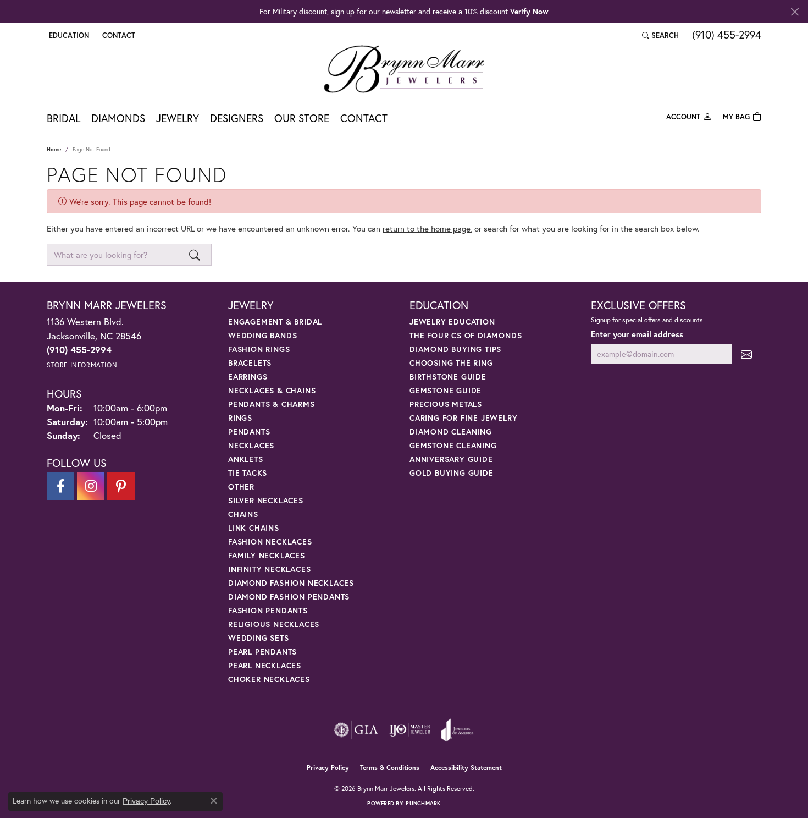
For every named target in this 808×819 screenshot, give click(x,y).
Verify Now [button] (529, 11)
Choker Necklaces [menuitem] (269, 679)
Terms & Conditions (389, 767)
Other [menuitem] (241, 486)
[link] (117, 35)
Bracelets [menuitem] (250, 363)
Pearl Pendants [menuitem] (262, 651)
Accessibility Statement (466, 767)
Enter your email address (637, 334)
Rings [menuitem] (240, 418)
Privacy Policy (328, 767)
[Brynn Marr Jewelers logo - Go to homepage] (404, 69)
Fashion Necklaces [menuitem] (270, 541)
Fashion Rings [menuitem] (259, 349)
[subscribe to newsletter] (746, 354)
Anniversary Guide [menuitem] (451, 459)
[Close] (794, 12)
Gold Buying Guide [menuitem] (451, 473)
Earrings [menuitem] (247, 376)
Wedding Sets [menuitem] (258, 638)
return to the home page (427, 228)
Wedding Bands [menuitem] (262, 335)
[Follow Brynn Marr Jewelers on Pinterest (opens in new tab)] (121, 486)
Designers (236, 118)
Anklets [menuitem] (245, 459)
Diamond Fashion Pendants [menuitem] (289, 596)
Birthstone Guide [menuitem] (447, 376)
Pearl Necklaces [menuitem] (264, 665)
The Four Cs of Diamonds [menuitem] (465, 335)
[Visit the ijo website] (409, 730)
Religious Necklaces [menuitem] (273, 624)
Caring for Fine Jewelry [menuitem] (463, 418)
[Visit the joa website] (457, 730)
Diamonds (118, 118)
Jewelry (177, 118)
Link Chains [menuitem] (253, 528)
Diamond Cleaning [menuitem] (450, 431)
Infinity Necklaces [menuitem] (269, 569)
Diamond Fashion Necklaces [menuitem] (291, 583)
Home (54, 149)
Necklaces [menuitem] (251, 445)
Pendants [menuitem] (249, 431)
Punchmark (423, 803)
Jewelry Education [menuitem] (452, 321)
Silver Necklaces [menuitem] (265, 500)
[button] (68, 35)
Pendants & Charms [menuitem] (271, 404)
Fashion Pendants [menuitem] (268, 610)
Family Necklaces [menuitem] (266, 555)
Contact (364, 118)
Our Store (301, 118)
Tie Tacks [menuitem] (247, 473)
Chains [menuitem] (243, 514)
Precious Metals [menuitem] (445, 404)
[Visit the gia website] (356, 730)
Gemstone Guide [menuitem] (445, 390)
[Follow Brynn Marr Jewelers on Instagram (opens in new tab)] (90, 486)
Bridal (63, 118)
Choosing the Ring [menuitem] (451, 363)
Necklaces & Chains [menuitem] (272, 390)
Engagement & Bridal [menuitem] (275, 321)
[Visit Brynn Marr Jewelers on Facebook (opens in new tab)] (60, 486)
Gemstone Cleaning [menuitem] (453, 445)
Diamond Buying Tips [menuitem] (455, 349)
